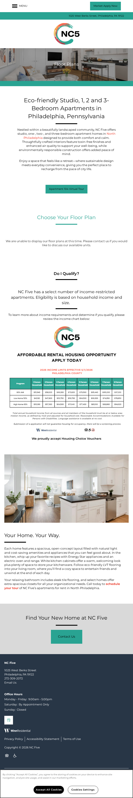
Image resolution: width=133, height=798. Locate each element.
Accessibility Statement (43, 739)
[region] (66, 784)
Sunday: (9, 710)
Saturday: (10, 704)
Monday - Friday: (15, 699)
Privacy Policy (13, 739)
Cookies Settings (83, 790)
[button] (105, 6)
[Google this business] (8, 720)
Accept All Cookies (49, 790)
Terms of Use (72, 739)
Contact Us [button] (66, 636)
